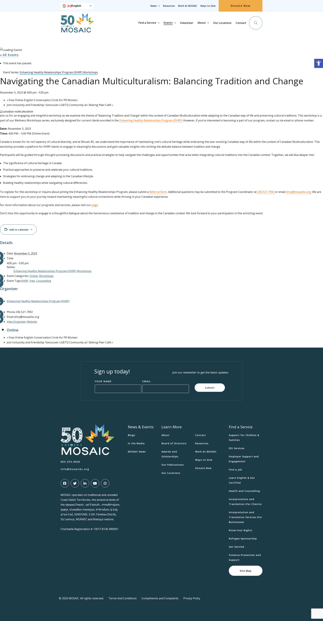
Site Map (246, 570)
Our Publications (173, 464)
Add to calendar (19, 229)
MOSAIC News (137, 451)
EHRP (24, 281)
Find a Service (147, 23)
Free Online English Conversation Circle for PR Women (42, 100)
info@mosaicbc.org (75, 469)
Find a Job (235, 469)
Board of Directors (174, 443)
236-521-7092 (265, 192)
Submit (210, 387)
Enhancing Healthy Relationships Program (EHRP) (150, 120)
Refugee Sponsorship (243, 538)
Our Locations (222, 23)
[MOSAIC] (77, 30)
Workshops (46, 276)
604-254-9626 (70, 461)
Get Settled (236, 546)
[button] (318, 63)
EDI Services (236, 448)
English (76, 5)
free (32, 281)
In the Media (136, 443)
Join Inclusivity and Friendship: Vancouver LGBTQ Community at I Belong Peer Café (60, 105)
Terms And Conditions (123, 598)
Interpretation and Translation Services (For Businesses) (245, 517)
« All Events (9, 55)
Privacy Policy (191, 598)
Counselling (43, 281)
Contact (241, 23)
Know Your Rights (240, 530)
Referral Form (158, 192)
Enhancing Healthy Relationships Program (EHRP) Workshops (52, 271)
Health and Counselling (244, 491)
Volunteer (186, 23)
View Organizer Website (22, 322)
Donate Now (240, 6)
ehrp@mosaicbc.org (298, 192)
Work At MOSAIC (187, 5)
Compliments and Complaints (159, 598)
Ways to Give (208, 5)
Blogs (131, 435)
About (202, 23)
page (95, 205)
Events (168, 23)
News (153, 5)
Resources (169, 5)
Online (33, 276)
